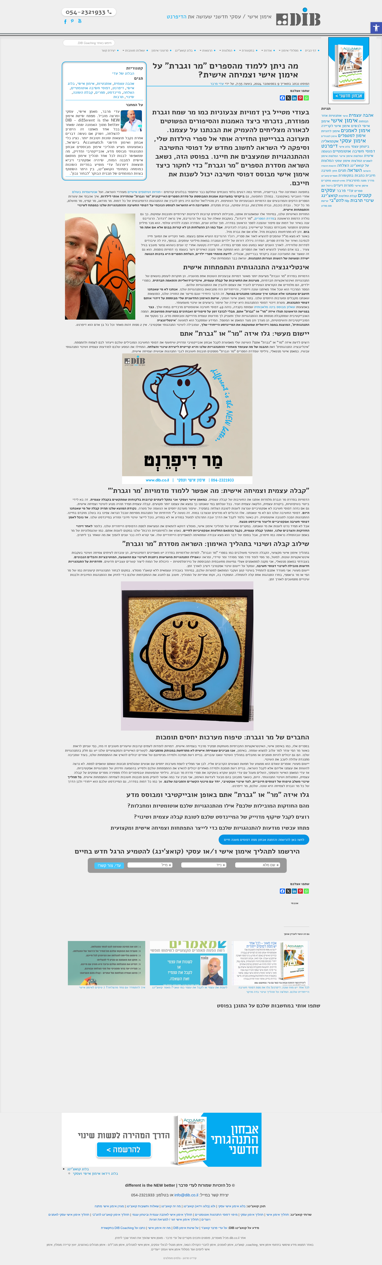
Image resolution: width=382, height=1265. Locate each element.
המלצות (226, 50)
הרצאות (206, 50)
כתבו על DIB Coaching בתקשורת (123, 1228)
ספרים (358, 190)
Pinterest (72, 21)
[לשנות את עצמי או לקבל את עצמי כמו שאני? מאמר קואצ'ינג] (188, 963)
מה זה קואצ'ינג (171, 1206)
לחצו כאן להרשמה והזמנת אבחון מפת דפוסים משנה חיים (264, 839)
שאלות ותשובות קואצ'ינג (143, 1206)
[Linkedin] (294, 97)
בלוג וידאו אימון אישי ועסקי (95, 1173)
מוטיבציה (352, 180)
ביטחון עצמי (360, 146)
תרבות (356, 200)
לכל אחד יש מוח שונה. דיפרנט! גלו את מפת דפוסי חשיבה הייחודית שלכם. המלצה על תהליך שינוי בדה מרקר (274, 989)
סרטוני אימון (159, 50)
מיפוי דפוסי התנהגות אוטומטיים (216, 1214)
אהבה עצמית (361, 115)
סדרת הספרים (264, 218)
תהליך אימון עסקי (252, 1214)
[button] (376, 28)
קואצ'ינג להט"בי (332, 198)
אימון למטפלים (352, 135)
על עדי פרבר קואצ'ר (214, 1228)
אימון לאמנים (355, 130)
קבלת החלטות (348, 196)
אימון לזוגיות (330, 131)
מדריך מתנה (367, 181)
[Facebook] (282, 97)
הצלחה (343, 165)
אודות (267, 50)
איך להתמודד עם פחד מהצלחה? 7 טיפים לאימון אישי (112, 987)
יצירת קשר (108, 50)
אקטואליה (329, 141)
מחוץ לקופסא (338, 180)
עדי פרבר (344, 190)
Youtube (80, 21)
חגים (342, 170)
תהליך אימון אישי (277, 1214)
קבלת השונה (83, 92)
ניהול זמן (326, 185)
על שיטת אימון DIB (186, 1228)
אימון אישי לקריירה (335, 125)
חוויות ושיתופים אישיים (144, 191)
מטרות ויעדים (343, 185)
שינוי (369, 200)
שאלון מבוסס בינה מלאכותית (274, 307)
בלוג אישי (344, 147)
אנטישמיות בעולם (84, 191)
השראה (354, 170)
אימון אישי (344, 120)
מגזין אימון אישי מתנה (109, 1206)
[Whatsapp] (306, 97)
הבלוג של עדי (123, 73)
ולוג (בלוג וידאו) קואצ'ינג (199, 1206)
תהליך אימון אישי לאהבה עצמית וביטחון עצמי (162, 1214)
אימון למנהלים (329, 136)
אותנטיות (335, 115)
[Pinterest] (300, 97)
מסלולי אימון (289, 50)
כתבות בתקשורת (351, 175)
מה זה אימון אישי (159, 1228)
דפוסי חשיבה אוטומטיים (354, 151)
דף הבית (310, 50)
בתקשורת (247, 50)
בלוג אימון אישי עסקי (231, 1206)
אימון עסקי (353, 141)
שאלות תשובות (134, 50)
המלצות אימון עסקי (348, 160)
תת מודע (326, 206)
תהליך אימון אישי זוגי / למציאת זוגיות (174, 1219)
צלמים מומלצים (172, 1258)
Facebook (65, 21)
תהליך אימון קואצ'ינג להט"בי (110, 1214)
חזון (334, 171)
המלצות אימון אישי (351, 156)
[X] (288, 97)
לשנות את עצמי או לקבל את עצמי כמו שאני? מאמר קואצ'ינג (189, 987)
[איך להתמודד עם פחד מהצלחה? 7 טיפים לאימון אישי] (106, 963)
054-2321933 (143, 1195)
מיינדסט (114, 92)
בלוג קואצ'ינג (184, 50)
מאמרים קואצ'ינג (329, 175)
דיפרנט (329, 146)
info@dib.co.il (186, 1195)
